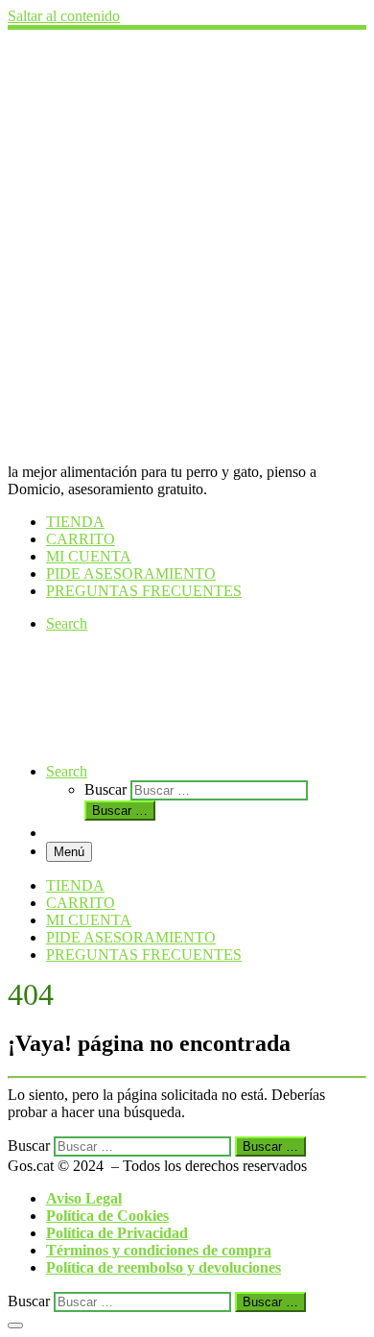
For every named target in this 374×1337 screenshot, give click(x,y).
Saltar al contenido (64, 16)
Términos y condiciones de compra (158, 1250)
